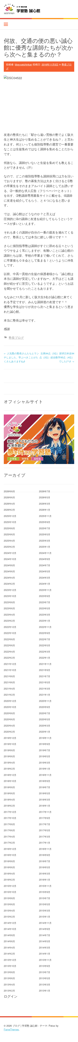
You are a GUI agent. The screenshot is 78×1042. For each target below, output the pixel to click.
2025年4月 (9, 540)
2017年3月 (44, 836)
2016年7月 (44, 861)
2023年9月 (44, 596)
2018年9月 (44, 780)
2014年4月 (9, 947)
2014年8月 (9, 935)
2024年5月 (44, 571)
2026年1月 (44, 509)
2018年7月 (44, 787)
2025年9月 (44, 522)
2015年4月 (9, 910)
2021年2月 (9, 694)
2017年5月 (44, 830)
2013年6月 (9, 978)
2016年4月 (9, 873)
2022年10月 (10, 633)
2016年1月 (44, 879)
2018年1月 (44, 805)
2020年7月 (44, 713)
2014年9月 (44, 928)
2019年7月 (44, 750)
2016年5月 (44, 867)
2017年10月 (10, 817)
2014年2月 (9, 953)
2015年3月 (44, 910)
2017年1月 (44, 842)
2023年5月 (44, 608)
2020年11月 (45, 700)
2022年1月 (44, 657)
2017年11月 (45, 811)
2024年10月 (10, 559)
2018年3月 (44, 799)
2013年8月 (9, 972)
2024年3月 (44, 577)
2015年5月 (44, 904)
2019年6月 (9, 756)
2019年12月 (10, 737)
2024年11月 (45, 552)
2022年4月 (9, 651)
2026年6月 (9, 497)
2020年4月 (9, 725)
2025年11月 (45, 515)
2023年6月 (9, 608)
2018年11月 (45, 774)
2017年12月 (10, 811)
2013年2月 (9, 990)
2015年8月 (9, 898)
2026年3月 (44, 503)
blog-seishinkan (23, 64)
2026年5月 (44, 497)
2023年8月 (9, 602)
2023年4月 (9, 614)
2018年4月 (9, 799)
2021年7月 (44, 676)
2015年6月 (9, 904)
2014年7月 (44, 935)
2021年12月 (10, 663)
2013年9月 (44, 965)
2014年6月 (9, 941)
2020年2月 (9, 731)
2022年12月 (10, 626)
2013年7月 (44, 972)
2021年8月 (9, 676)
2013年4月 (9, 984)
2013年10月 (10, 965)
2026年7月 (44, 491)
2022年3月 (44, 651)
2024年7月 (44, 565)
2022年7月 (44, 639)
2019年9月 (44, 744)
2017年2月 (9, 842)
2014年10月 (10, 928)
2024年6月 (9, 571)
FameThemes (11, 1029)
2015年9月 (44, 891)
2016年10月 (10, 854)
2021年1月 (44, 694)
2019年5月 (44, 756)
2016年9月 (44, 854)
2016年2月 (9, 879)
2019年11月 (45, 737)
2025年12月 (10, 515)
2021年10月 (10, 670)
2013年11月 (45, 959)
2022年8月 (9, 639)
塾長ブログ (16, 337)
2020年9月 (44, 707)
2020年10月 (10, 707)
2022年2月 (9, 657)
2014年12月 (10, 922)
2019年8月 (9, 750)
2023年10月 (10, 596)
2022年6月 (9, 645)
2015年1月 (44, 916)
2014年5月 (44, 941)
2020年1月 (44, 731)
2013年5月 (44, 978)
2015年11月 (45, 885)
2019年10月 (10, 744)
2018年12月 (10, 774)
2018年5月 (44, 793)
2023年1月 (44, 620)
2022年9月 (44, 633)
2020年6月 (9, 719)
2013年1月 (44, 990)
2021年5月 (44, 682)
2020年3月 (44, 725)
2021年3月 (44, 688)
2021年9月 (44, 670)
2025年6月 (9, 534)
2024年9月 (44, 559)
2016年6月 (9, 867)
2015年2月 (9, 916)
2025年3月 (44, 540)
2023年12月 (10, 589)
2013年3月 (44, 984)
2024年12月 (10, 552)
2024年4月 (9, 577)
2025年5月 (44, 534)
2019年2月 (9, 768)
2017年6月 (9, 830)
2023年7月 (44, 602)
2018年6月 (9, 793)
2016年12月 (10, 848)
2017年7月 (44, 824)
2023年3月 (44, 614)
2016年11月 (45, 848)
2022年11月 (45, 626)
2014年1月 (44, 953)
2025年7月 (44, 528)
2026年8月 (9, 491)
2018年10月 (10, 780)
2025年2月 (9, 546)
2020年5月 (44, 719)
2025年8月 (9, 528)
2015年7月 (44, 898)
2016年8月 (9, 861)
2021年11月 (45, 663)
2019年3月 (44, 762)
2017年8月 (9, 824)
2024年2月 (9, 583)
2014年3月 (44, 947)
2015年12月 (10, 885)
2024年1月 (44, 583)
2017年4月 (9, 836)
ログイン (10, 996)
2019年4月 (9, 762)
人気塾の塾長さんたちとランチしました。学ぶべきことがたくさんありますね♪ (21, 357)
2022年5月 (44, 645)
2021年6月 (9, 682)
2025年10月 (10, 522)
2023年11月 (45, 589)
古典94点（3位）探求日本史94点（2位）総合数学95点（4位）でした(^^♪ (56, 357)
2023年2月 (9, 620)
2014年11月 (45, 922)
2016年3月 (44, 873)
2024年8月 (9, 565)
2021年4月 (9, 688)
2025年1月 (44, 546)
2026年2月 (9, 509)
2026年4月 (9, 503)
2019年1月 (44, 768)
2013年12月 (10, 959)
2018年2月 (9, 805)
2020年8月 (9, 713)
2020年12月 (10, 700)
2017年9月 (44, 817)
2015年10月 (10, 891)
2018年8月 (9, 787)
